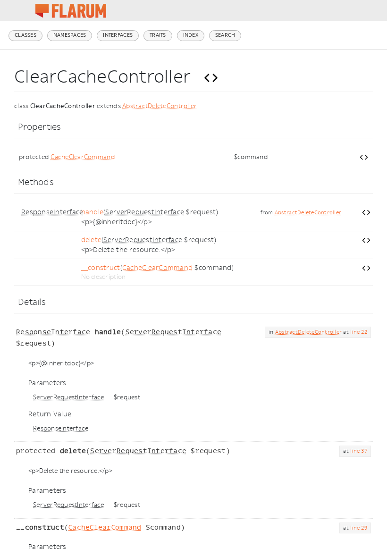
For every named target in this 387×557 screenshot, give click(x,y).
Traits (158, 35)
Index (190, 35)
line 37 (358, 451)
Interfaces (118, 35)
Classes (25, 35)
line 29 (358, 528)
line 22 (358, 332)
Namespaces (69, 35)
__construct (100, 268)
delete (91, 240)
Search (225, 35)
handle (92, 212)
